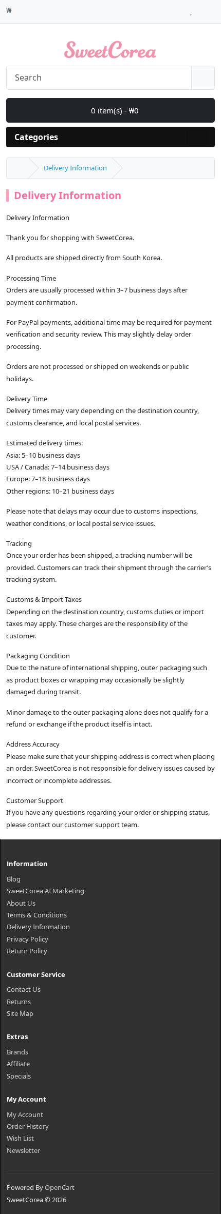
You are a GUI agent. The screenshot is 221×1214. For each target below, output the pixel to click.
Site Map (20, 1013)
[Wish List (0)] (191, 8)
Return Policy (27, 950)
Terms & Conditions (37, 914)
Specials (19, 1076)
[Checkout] (212, 8)
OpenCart (60, 1187)
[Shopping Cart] (201, 8)
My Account (25, 1114)
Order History (28, 1126)
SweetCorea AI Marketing (45, 890)
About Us (21, 903)
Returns (19, 1001)
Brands (17, 1051)
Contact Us (24, 989)
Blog (14, 879)
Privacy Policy (27, 939)
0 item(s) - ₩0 (114, 110)
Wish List (20, 1138)
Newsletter (23, 1150)
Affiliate (18, 1063)
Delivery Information (75, 167)
